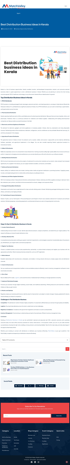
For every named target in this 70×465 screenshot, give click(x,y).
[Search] (67, 349)
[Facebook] (31, 462)
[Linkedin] (35, 462)
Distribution (30, 28)
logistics (17, 277)
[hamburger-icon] (65, 6)
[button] (67, 340)
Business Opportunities (21, 28)
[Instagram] (38, 462)
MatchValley (51, 331)
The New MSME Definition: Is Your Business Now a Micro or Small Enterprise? (22, 367)
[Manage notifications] (67, 462)
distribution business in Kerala (14, 320)
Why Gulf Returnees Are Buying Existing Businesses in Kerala (54, 360)
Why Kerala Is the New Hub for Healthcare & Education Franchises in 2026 (22, 360)
